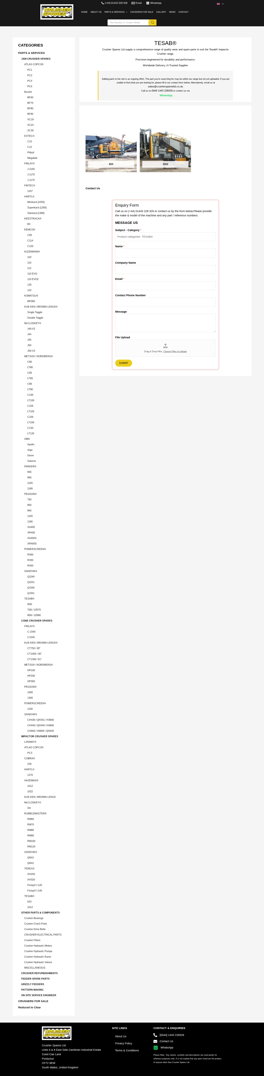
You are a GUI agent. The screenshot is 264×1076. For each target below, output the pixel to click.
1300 (30, 698)
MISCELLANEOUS (34, 967)
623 (29, 901)
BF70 (30, 103)
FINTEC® (29, 185)
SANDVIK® (30, 571)
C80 (29, 362)
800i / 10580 (34, 615)
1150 (30, 709)
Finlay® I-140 (34, 890)
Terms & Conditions (127, 1050)
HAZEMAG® (31, 780)
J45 (29, 339)
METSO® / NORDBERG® (38, 356)
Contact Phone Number (130, 295)
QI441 (30, 863)
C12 (29, 147)
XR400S (32, 543)
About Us (120, 1036)
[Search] (152, 22)
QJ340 (31, 587)
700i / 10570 (34, 609)
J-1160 (31, 169)
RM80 (30, 830)
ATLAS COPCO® (34, 64)
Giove (30, 455)
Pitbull (30, 152)
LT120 (30, 433)
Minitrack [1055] (35, 202)
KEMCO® (29, 229)
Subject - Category (128, 230)
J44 (29, 334)
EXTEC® (29, 136)
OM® (27, 439)
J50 (29, 345)
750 (29, 499)
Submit (123, 363)
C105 (30, 406)
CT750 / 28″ (33, 648)
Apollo (30, 444)
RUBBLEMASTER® (35, 813)
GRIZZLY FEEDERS (32, 984)
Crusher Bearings (33, 918)
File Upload (122, 337)
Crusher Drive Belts (35, 929)
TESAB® (29, 598)
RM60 (30, 819)
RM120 (31, 846)
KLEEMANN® (32, 251)
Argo (30, 450)
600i (29, 604)
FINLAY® (29, 163)
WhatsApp (166, 95)
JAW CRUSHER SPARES (36, 59)
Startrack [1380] (35, 213)
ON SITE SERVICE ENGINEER (38, 995)
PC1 (29, 70)
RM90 (30, 835)
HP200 (31, 675)
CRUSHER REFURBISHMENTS (39, 973)
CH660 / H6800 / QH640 (40, 731)
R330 (30, 560)
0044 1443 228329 (162, 90)
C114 (30, 240)
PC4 (29, 81)
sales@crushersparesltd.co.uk (165, 86)
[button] (222, 4)
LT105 (30, 411)
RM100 (31, 841)
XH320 (31, 879)
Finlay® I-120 (34, 885)
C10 (29, 141)
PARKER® (30, 466)
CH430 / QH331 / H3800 (40, 720)
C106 (30, 417)
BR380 (31, 301)
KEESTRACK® (32, 218)
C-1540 (31, 631)
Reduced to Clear (29, 1007)
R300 (30, 554)
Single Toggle (34, 312)
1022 (30, 791)
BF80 (30, 108)
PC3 (29, 753)
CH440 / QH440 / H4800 (40, 725)
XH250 (31, 874)
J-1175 (31, 180)
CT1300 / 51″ (34, 659)
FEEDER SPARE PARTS (35, 978)
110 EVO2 (32, 279)
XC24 (30, 125)
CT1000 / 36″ (34, 653)
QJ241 (31, 582)
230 (29, 764)
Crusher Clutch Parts (35, 923)
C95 (29, 235)
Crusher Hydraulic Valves (38, 962)
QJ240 (31, 576)
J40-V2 (31, 328)
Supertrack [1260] (36, 207)
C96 (29, 384)
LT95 (30, 378)
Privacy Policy (123, 1043)
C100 (30, 395)
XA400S (32, 538)
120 (29, 284)
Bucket (28, 92)
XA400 (31, 527)
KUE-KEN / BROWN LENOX (40, 797)
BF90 (30, 114)
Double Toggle (35, 317)
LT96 (30, 389)
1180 (30, 488)
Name (120, 246)
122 (29, 290)
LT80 (30, 367)
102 (29, 257)
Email (119, 278)
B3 (28, 224)
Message (121, 311)
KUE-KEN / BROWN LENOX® (41, 306)
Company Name (125, 262)
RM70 (30, 824)
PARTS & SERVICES (31, 52)
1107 (30, 191)
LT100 (30, 400)
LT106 (30, 422)
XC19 (30, 119)
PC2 (29, 75)
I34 (29, 808)
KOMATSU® (31, 295)
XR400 (31, 532)
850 (29, 472)
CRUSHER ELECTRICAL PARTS (43, 934)
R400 (30, 565)
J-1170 (31, 174)
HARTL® (29, 196)
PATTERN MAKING (32, 989)
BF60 (30, 97)
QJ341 (31, 593)
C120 (30, 246)
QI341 (30, 857)
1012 (30, 786)
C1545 (31, 637)
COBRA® (29, 758)
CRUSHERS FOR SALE (33, 1001)
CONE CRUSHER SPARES (36, 620)
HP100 (31, 670)
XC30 (30, 130)
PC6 (29, 86)
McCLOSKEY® (32, 323)
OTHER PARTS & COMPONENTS (40, 912)
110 (29, 262)
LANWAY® (30, 742)
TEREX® (29, 868)
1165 (30, 483)
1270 (30, 775)
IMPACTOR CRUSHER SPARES (39, 736)
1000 (30, 692)
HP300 (31, 681)
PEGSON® (30, 494)
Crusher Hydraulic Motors (38, 945)
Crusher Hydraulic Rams (37, 956)
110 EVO (32, 273)
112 (29, 268)
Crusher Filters (32, 940)
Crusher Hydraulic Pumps (38, 951)
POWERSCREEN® (35, 549)
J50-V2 (31, 350)
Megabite (32, 158)
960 (29, 477)
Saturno (31, 461)
